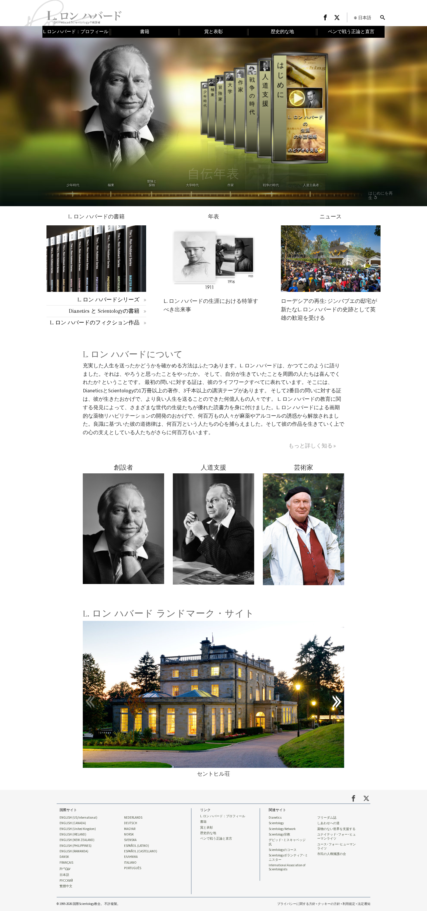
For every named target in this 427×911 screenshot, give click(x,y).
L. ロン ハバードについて (133, 354)
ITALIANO (130, 863)
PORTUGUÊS (132, 868)
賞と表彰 (206, 828)
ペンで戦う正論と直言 (216, 839)
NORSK (129, 835)
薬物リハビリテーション (122, 416)
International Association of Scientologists (287, 867)
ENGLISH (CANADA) (73, 823)
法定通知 (364, 904)
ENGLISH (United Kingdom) (78, 829)
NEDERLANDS (133, 818)
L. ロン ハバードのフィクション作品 (94, 322)
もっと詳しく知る (310, 446)
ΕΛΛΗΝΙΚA (131, 857)
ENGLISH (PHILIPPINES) (76, 846)
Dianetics (275, 818)
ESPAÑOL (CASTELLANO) (140, 851)
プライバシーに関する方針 (296, 904)
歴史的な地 (208, 833)
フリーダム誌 (326, 818)
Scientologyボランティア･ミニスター (288, 857)
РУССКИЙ (66, 881)
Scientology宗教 (279, 835)
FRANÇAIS (66, 863)
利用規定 (348, 904)
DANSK (64, 857)
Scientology (276, 823)
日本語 (64, 875)
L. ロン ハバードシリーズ (108, 300)
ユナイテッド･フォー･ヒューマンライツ (336, 837)
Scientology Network (282, 829)
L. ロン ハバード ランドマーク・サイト (168, 613)
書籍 (203, 822)
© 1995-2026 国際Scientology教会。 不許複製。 (88, 904)
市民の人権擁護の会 (331, 854)
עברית (65, 869)
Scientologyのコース (283, 850)
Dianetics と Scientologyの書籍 (104, 311)
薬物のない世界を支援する (336, 829)
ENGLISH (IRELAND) (73, 835)
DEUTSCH (130, 823)
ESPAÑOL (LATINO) (136, 846)
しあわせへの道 (328, 823)
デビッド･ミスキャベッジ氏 (287, 842)
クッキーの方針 (329, 904)
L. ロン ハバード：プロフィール (222, 816)
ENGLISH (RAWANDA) (74, 851)
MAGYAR (129, 829)
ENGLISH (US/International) (78, 818)
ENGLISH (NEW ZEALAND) (77, 840)
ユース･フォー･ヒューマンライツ (336, 846)
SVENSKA (130, 840)
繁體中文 (66, 886)
